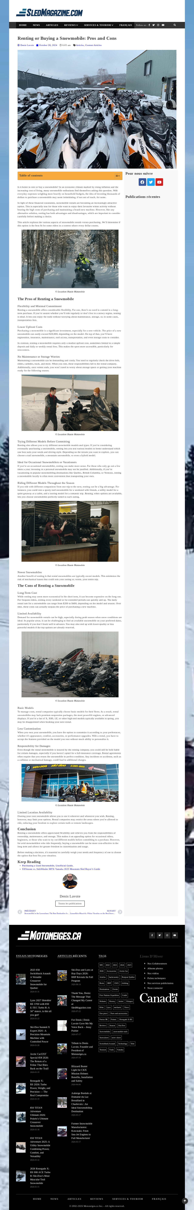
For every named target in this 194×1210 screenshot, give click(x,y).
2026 (102, 971)
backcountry (114, 977)
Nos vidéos (153, 973)
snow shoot (116, 1038)
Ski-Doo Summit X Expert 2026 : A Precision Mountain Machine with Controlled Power (40, 1034)
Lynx (109, 1007)
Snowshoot (104, 1038)
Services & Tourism (97, 25)
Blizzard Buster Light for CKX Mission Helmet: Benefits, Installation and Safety (82, 1073)
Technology (122, 1044)
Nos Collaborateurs (157, 963)
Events (115, 989)
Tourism (103, 1050)
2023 (115, 965)
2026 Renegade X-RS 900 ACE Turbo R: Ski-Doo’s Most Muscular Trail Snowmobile (40, 1175)
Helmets (103, 1001)
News (36, 25)
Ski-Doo (121, 1025)
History (112, 1001)
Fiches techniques (156, 978)
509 (101, 965)
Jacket (121, 1001)
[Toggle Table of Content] (115, 175)
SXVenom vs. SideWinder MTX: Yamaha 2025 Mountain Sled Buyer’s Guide (61, 869)
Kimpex (130, 1001)
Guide (124, 995)
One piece (103, 1013)
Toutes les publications (70, 903)
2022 (108, 965)
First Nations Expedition (109, 995)
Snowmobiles (105, 1032)
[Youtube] (159, 182)
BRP (109, 983)
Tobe (132, 1044)
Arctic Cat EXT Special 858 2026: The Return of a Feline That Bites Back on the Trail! (39, 1061)
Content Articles (93, 45)
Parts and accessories (119, 1013)
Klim (102, 1007)
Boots (102, 983)
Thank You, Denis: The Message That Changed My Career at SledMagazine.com (81, 1000)
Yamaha (120, 1050)
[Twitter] (151, 182)
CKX (116, 983)
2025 (129, 965)
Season (112, 1025)
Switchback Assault (107, 1044)
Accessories (111, 971)
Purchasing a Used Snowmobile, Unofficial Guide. (48, 865)
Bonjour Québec (128, 977)
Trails (111, 1050)
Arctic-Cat (123, 971)
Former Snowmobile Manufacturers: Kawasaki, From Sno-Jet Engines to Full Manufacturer (81, 1130)
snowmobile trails (121, 1032)
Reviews (70, 25)
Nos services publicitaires (160, 983)
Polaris (113, 1019)
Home (23, 25)
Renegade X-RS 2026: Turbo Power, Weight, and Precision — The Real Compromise (40, 1088)
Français (125, 25)
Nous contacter (155, 988)
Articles (52, 25)
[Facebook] (142, 182)
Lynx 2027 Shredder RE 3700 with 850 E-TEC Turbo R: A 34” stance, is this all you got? (41, 1007)
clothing (125, 983)
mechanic (117, 1007)
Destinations (104, 989)
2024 (122, 965)
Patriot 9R (104, 1019)
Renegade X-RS (126, 1019)
